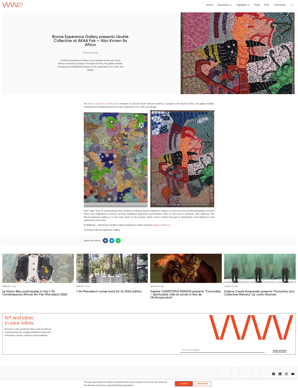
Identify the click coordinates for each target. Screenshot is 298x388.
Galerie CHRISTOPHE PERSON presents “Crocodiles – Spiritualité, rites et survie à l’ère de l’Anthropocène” (185, 294)
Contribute (279, 5)
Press (257, 5)
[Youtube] (293, 374)
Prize (266, 5)
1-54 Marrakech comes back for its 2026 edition (109, 291)
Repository (223, 5)
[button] (105, 240)
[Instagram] (286, 374)
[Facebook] (273, 374)
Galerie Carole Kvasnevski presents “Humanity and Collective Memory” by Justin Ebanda (259, 293)
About (209, 5)
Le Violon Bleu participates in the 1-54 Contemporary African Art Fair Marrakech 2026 (34, 293)
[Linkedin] (280, 374)
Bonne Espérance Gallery (100, 104)
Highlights (241, 5)
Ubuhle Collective (161, 225)
